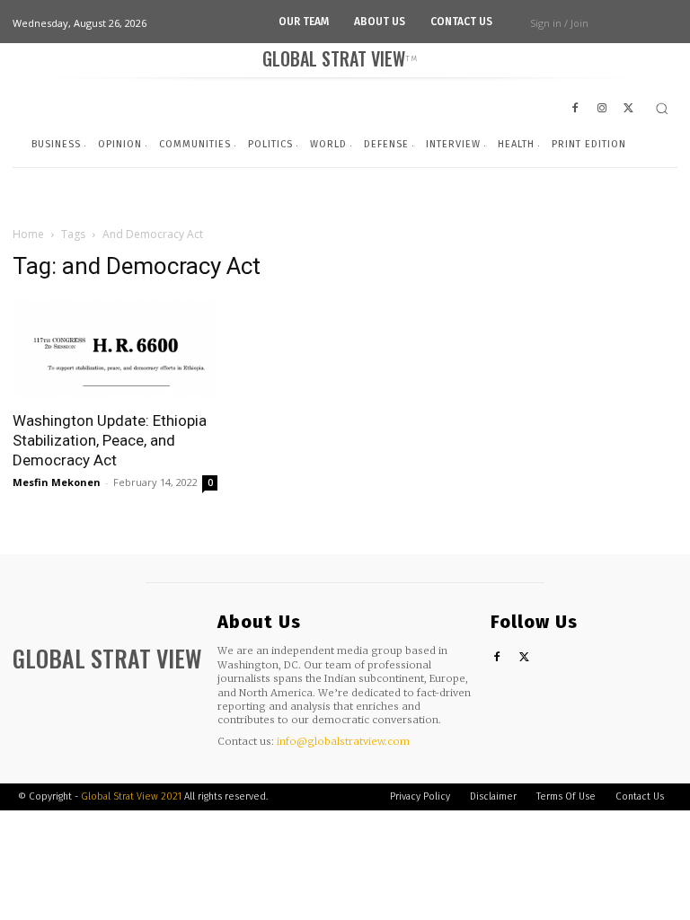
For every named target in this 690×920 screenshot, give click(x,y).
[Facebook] (497, 658)
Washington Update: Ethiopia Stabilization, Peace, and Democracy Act (110, 440)
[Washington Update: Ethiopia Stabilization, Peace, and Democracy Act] (115, 349)
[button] (661, 108)
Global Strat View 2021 (132, 796)
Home (28, 234)
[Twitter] (524, 658)
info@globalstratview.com (343, 741)
